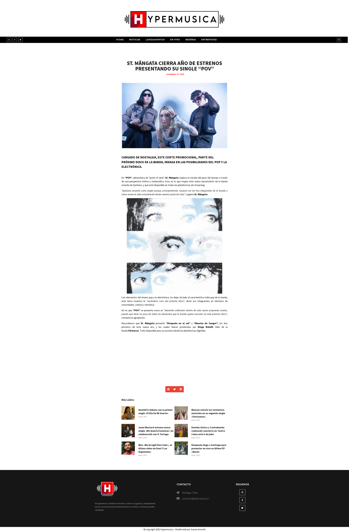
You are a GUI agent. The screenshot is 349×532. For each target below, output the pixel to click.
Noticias (134, 40)
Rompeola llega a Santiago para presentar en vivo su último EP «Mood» (208, 448)
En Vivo (175, 40)
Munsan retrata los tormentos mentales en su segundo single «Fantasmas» (208, 413)
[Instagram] (9, 40)
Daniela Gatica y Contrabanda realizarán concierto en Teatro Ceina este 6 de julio (208, 431)
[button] (339, 40)
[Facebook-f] (15, 40)
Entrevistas (209, 40)
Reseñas (190, 40)
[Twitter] (20, 40)
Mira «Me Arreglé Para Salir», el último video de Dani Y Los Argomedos (155, 448)
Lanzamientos (155, 40)
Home (120, 40)
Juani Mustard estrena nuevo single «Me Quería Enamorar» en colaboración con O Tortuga (155, 431)
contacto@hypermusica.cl (195, 498)
